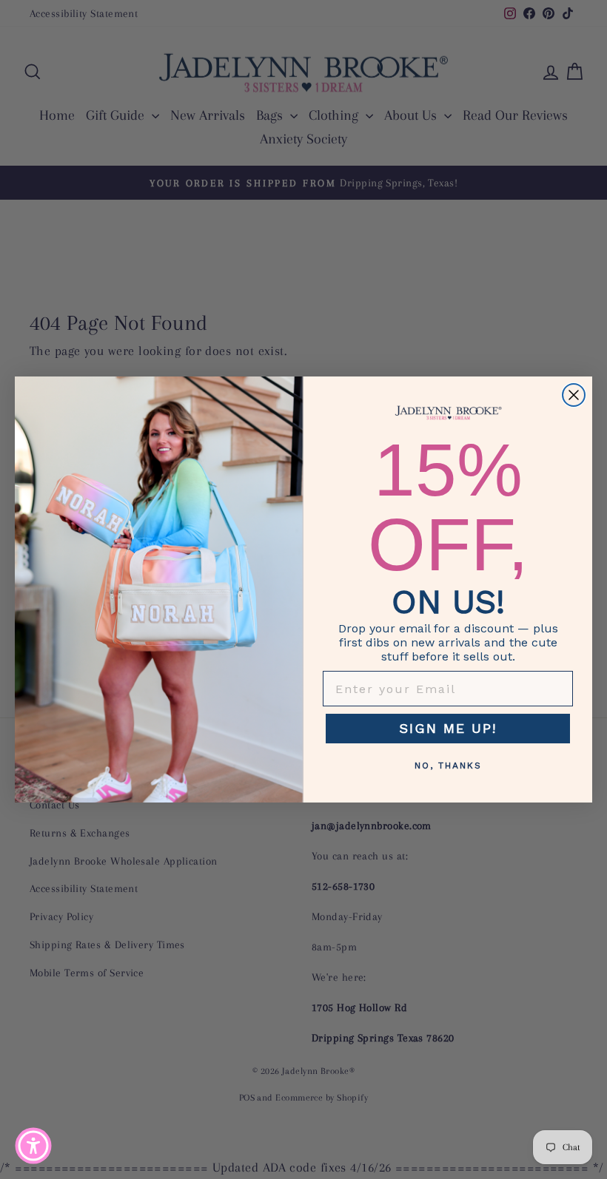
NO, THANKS (448, 765)
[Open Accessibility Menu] (33, 1145)
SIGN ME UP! (448, 728)
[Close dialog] (574, 395)
